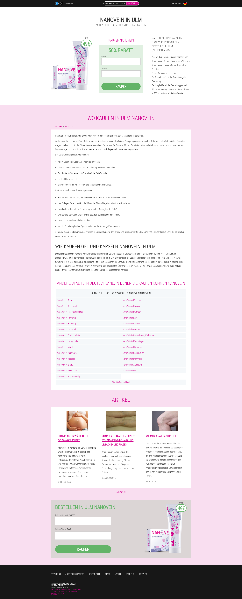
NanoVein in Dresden (131, 305)
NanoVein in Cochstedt (66, 329)
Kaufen (121, 86)
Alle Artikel (121, 491)
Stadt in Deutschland (121, 382)
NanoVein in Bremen (131, 323)
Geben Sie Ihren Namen (65, 515)
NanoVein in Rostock (66, 358)
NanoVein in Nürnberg (132, 347)
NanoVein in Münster (66, 347)
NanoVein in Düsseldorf (67, 305)
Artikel (118, 574)
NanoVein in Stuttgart (132, 311)
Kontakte (143, 574)
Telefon (104, 69)
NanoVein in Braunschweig (68, 376)
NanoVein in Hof (130, 370)
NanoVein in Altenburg (132, 364)
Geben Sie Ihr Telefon (64, 529)
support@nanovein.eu (59, 587)
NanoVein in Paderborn (67, 352)
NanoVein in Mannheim (132, 358)
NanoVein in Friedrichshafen (69, 335)
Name (103, 56)
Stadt (107, 574)
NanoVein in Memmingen (133, 341)
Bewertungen (94, 574)
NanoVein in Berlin (64, 300)
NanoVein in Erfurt (65, 364)
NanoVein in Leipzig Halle (67, 341)
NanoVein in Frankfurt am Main (70, 311)
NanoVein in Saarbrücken (133, 352)
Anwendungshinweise (74, 574)
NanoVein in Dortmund (132, 329)
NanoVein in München (132, 300)
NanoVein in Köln (130, 317)
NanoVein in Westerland (67, 370)
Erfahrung (56, 574)
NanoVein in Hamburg (66, 323)
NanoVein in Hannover (66, 317)
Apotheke (130, 574)
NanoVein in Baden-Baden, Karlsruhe (138, 335)
